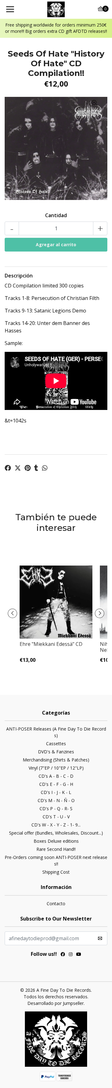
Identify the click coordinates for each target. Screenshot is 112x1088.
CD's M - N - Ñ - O (56, 800)
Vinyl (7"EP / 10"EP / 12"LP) (56, 768)
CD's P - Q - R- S (56, 808)
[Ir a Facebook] (63, 955)
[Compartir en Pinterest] (27, 468)
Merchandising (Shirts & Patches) (56, 760)
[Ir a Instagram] (70, 955)
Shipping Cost (56, 872)
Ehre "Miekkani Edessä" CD (51, 644)
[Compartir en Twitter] (18, 468)
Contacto (56, 903)
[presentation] (12, 613)
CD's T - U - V (56, 817)
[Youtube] (78, 955)
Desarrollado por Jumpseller (55, 1003)
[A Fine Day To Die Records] (56, 9)
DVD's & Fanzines (56, 752)
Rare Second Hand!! (56, 849)
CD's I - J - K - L (56, 792)
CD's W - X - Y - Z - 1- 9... (56, 825)
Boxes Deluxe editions (56, 841)
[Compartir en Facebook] (8, 468)
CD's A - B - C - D (56, 776)
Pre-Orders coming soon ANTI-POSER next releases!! (56, 860)
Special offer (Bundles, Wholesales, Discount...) (56, 833)
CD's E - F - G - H (56, 784)
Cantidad (56, 215)
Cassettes (56, 743)
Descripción (19, 275)
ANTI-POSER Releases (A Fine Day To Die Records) (56, 732)
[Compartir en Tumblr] (36, 468)
